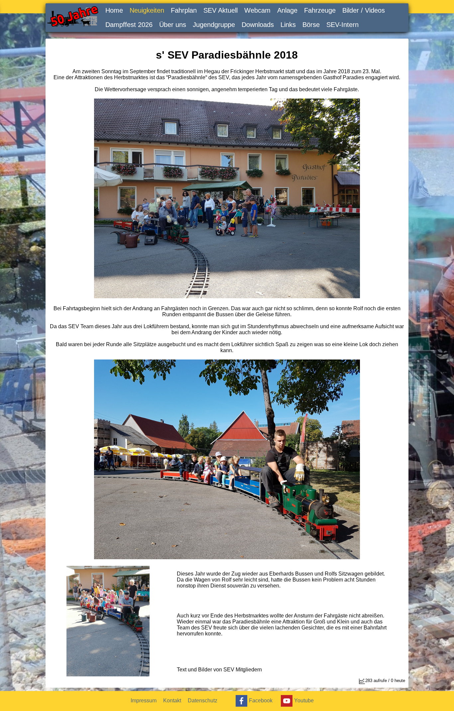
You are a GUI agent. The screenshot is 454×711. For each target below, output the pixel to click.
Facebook (261, 700)
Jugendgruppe (214, 24)
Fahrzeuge (320, 10)
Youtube (304, 700)
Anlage (287, 10)
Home (114, 10)
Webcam (257, 10)
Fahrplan (184, 10)
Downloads (258, 24)
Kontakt (172, 700)
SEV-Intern (342, 24)
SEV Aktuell (220, 10)
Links (288, 24)
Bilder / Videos (363, 10)
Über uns (172, 24)
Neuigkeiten (147, 10)
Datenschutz (202, 700)
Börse (311, 24)
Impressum (144, 700)
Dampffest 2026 (129, 24)
